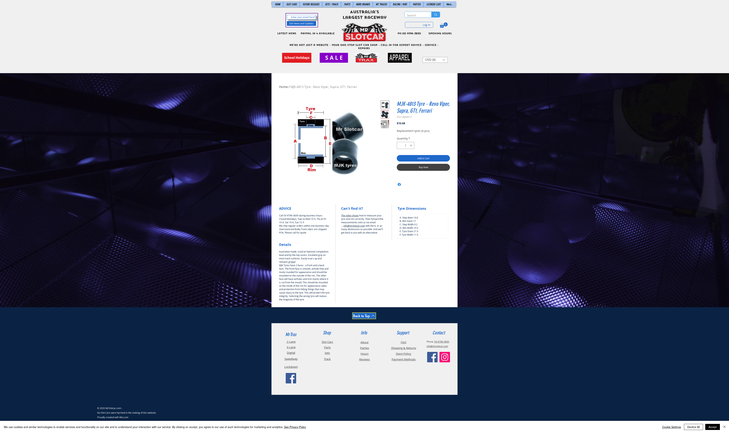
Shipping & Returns (403, 348)
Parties (364, 348)
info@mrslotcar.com (354, 225)
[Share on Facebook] (399, 184)
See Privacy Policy (295, 427)
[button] (444, 25)
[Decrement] (399, 145)
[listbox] (435, 60)
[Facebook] (291, 378)
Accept (712, 427)
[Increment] (411, 145)
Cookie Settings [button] (671, 427)
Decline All (693, 427)
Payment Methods (404, 359)
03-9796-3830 (441, 341)
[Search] (435, 14)
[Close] (724, 427)
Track (327, 359)
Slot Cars (327, 342)
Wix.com (123, 417)
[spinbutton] (405, 145)
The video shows (350, 215)
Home (283, 87)
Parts (327, 347)
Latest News (286, 33)
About (364, 342)
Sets (327, 353)
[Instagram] (444, 357)
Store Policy (403, 353)
